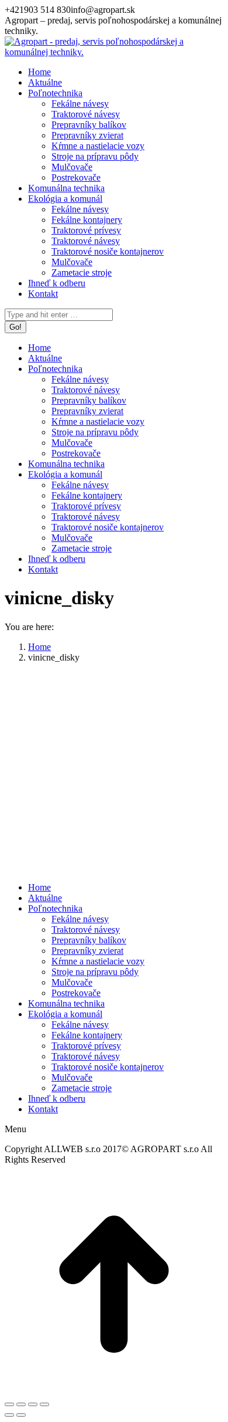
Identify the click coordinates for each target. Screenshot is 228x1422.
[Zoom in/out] (44, 1404)
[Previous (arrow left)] (9, 1415)
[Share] (21, 1404)
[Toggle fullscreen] (32, 1404)
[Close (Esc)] (9, 1404)
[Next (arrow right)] (21, 1415)
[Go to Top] (114, 1391)
